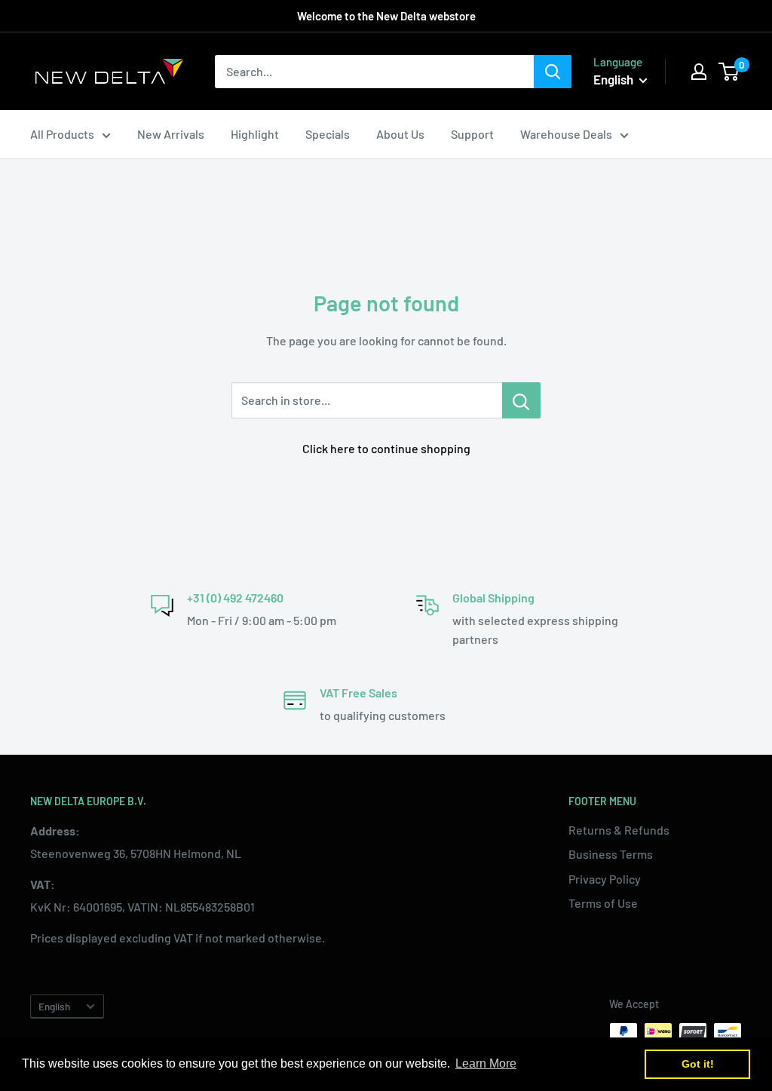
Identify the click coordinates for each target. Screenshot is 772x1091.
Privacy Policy (604, 879)
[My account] (698, 71)
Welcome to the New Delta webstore (386, 16)
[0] (729, 72)
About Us (400, 134)
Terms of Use (603, 903)
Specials (327, 134)
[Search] (552, 71)
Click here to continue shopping (386, 448)
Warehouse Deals (566, 134)
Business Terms (610, 854)
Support (472, 134)
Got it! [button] (698, 1064)
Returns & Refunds (618, 830)
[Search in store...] (521, 400)
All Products (62, 134)
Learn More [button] (485, 1063)
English (54, 1006)
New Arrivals (170, 134)
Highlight (255, 134)
